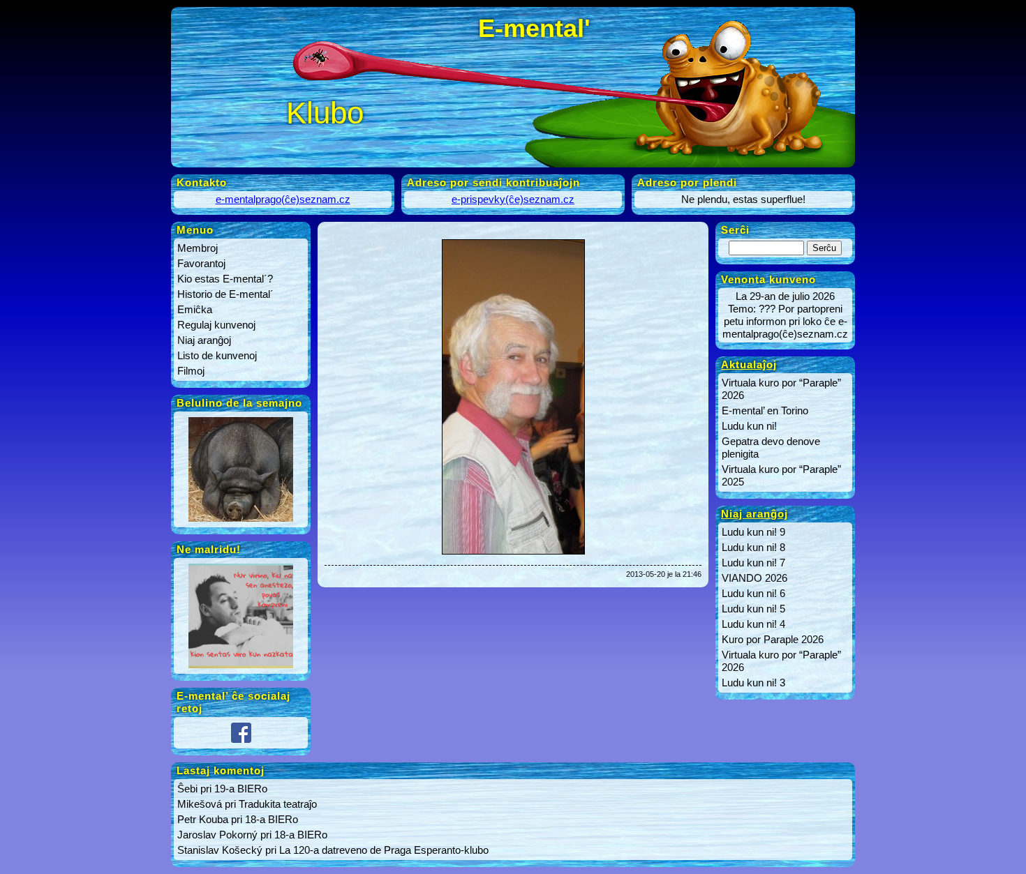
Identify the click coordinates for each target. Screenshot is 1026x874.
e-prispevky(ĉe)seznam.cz (513, 199)
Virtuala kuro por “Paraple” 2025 (781, 475)
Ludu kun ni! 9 (753, 532)
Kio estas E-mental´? (225, 279)
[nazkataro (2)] (240, 668)
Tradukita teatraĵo (278, 804)
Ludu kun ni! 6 (753, 593)
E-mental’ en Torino (765, 410)
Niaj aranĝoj (204, 340)
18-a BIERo (271, 819)
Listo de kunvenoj (217, 355)
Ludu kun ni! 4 (753, 624)
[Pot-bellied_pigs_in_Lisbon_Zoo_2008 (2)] (240, 521)
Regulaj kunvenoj (216, 325)
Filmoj (191, 371)
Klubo (325, 113)
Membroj (197, 248)
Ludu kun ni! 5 (753, 609)
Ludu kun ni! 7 (753, 562)
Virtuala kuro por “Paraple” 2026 (781, 389)
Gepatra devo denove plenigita (771, 447)
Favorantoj (201, 263)
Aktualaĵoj (749, 364)
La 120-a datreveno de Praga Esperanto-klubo (384, 850)
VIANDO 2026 (754, 578)
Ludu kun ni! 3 (753, 682)
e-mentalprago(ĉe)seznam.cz (283, 199)
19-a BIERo (240, 788)
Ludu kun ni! (749, 426)
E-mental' (534, 28)
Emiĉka (194, 309)
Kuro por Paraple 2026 (773, 639)
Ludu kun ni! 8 (753, 547)
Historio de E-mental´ (225, 294)
